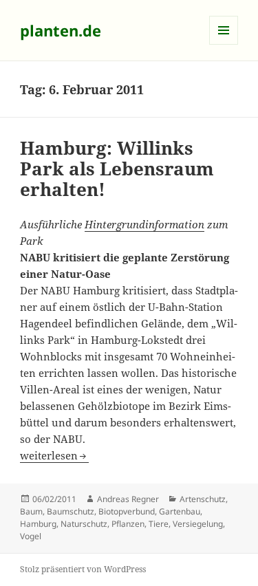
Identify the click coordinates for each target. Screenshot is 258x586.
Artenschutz (203, 499)
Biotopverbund (126, 511)
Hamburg (38, 524)
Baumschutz (70, 511)
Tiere (159, 524)
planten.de (60, 30)
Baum (31, 511)
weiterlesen (54, 455)
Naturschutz (84, 524)
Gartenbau (179, 511)
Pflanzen (127, 524)
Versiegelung (198, 524)
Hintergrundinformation (144, 224)
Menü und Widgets (224, 44)
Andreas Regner (128, 499)
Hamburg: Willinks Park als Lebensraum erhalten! (117, 168)
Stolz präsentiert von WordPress (83, 569)
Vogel (30, 536)
